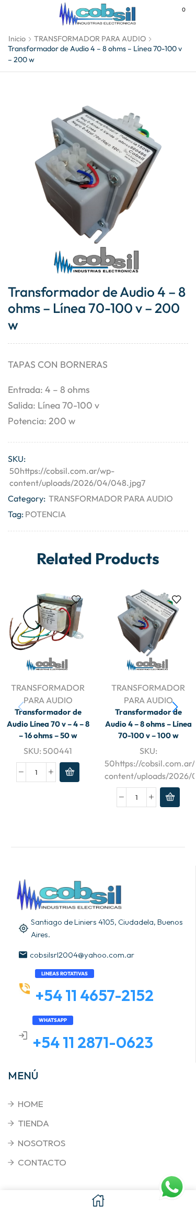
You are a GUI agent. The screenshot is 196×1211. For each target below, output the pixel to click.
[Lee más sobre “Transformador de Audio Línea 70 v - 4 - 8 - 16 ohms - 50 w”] (69, 772)
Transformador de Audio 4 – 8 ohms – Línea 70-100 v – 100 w (148, 723)
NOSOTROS (41, 1142)
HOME (30, 1103)
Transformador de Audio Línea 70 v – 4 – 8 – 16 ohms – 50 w (48, 723)
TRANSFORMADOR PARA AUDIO (90, 38)
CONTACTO (42, 1162)
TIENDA (33, 1122)
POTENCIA (45, 514)
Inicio (17, 38)
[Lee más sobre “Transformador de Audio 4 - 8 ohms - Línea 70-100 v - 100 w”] (170, 797)
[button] (175, 707)
